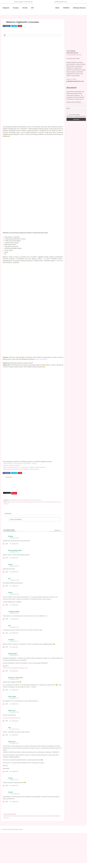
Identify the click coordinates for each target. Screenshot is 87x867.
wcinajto (11, 639)
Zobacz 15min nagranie (20, 864)
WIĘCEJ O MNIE (71, 79)
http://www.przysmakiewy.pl (11, 718)
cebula (7, 502)
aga (9, 727)
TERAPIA (66, 8)
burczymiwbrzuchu (15, 550)
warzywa (58, 502)
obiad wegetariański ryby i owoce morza (35, 502)
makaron (22, 502)
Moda (57, 8)
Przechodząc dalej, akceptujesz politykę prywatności (76, 115)
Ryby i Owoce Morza (36, 500)
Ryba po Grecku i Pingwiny (12, 465)
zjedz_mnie (12, 696)
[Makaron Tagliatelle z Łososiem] (33, 77)
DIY (32, 8)
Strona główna (40, 816)
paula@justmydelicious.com (61, 1)
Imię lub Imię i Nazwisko (73, 102)
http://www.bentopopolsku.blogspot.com (15, 668)
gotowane (12, 502)
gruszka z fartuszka (15, 677)
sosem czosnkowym (41, 359)
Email (68, 108)
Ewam (10, 592)
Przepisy (16, 8)
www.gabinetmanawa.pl (73, 54)
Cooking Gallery (14, 611)
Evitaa (10, 778)
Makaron (21, 500)
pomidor (48, 502)
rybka (51, 502)
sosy (55, 502)
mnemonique (12, 653)
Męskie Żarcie (27, 500)
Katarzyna (11, 741)
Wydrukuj (9, 477)
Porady (24, 8)
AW (9, 625)
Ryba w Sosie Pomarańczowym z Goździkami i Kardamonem (21, 469)
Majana (10, 536)
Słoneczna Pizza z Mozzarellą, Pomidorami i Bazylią (20, 816)
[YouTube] (72, 1)
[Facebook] (68, 1)
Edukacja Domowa (79, 8)
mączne (17, 502)
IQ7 (9, 578)
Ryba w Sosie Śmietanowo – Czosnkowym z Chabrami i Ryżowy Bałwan (24, 467)
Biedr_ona (11, 710)
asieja (10, 564)
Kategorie (6, 8)
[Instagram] (70, 1)
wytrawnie (6, 503)
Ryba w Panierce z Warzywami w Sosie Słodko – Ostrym (20, 463)
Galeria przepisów (13, 500)
